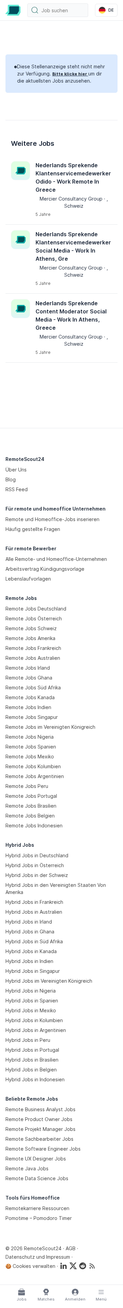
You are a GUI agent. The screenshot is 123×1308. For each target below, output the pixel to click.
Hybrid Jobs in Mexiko (30, 1010)
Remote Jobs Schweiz (31, 628)
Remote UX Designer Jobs (35, 1158)
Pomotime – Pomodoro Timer (38, 1218)
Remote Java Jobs (27, 1168)
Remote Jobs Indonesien (34, 825)
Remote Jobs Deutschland (35, 609)
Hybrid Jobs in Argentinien (35, 1030)
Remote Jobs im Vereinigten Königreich (50, 727)
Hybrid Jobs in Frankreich (34, 902)
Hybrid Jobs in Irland (28, 922)
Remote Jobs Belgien (30, 816)
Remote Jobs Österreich (33, 618)
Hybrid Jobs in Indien (29, 961)
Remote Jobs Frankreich (33, 648)
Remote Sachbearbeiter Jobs (39, 1139)
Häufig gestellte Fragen (32, 529)
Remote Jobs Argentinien (34, 776)
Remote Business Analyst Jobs (40, 1109)
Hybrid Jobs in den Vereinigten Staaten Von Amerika (55, 888)
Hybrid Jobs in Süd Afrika (34, 941)
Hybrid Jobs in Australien (33, 912)
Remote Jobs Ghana (28, 678)
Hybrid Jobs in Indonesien (35, 1079)
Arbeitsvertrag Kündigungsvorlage (44, 569)
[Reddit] (83, 1266)
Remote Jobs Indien (28, 707)
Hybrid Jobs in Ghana (29, 931)
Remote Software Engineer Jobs (43, 1149)
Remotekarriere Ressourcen (37, 1208)
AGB (71, 1248)
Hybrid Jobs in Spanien (31, 1000)
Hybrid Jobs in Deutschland (36, 855)
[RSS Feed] (92, 1266)
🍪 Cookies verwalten (30, 1266)
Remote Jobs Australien (32, 658)
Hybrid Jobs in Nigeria (30, 991)
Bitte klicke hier (70, 73)
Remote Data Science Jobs (36, 1178)
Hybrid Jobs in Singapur (32, 971)
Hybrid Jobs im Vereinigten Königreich (48, 981)
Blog (10, 479)
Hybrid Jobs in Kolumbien (34, 1020)
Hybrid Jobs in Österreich (34, 865)
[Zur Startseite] (12, 10)
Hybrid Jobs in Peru (27, 1040)
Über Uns (16, 469)
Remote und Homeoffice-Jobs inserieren (52, 519)
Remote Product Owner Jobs (38, 1119)
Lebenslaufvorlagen (28, 579)
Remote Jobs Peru (26, 786)
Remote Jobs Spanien (30, 747)
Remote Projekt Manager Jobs (40, 1129)
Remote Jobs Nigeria (29, 737)
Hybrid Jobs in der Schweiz (36, 875)
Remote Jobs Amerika (30, 638)
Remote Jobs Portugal (31, 796)
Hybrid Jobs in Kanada (31, 951)
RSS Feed (16, 489)
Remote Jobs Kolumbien (33, 766)
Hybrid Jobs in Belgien (31, 1069)
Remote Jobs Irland (27, 668)
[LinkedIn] (63, 1266)
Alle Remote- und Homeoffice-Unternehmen (56, 559)
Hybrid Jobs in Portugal (32, 1050)
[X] (73, 1266)
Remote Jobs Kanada (30, 697)
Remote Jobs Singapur (31, 717)
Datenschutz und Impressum (37, 1257)
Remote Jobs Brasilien (30, 806)
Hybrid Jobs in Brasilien (31, 1060)
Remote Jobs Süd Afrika (33, 687)
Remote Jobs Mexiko (29, 756)
